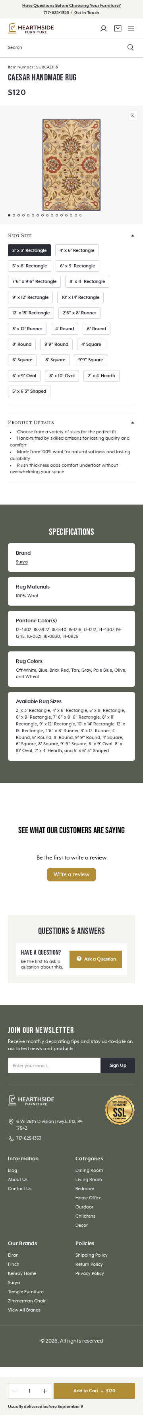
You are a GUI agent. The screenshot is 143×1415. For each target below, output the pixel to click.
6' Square (22, 360)
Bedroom (84, 1188)
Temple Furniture (25, 1291)
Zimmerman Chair (27, 1301)
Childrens (85, 1216)
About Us (17, 1179)
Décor (81, 1225)
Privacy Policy (89, 1273)
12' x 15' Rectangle (31, 313)
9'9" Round (56, 344)
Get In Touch (86, 12)
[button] (131, 28)
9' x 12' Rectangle (30, 297)
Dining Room (89, 1170)
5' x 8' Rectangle (29, 266)
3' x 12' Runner (27, 328)
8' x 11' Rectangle (87, 281)
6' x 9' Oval (24, 375)
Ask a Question (99, 959)
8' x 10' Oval (62, 375)
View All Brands (24, 1310)
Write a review (71, 874)
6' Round (96, 328)
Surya (22, 562)
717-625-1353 (57, 12)
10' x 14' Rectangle (80, 297)
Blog (12, 1170)
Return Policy (89, 1264)
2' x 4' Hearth (101, 375)
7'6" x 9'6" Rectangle (34, 281)
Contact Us (19, 1188)
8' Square (55, 360)
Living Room (88, 1179)
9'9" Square (90, 360)
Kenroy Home (22, 1273)
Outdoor (84, 1207)
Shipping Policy (91, 1255)
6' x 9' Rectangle (77, 266)
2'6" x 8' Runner (79, 313)
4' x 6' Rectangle (77, 250)
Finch (13, 1264)
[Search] (130, 47)
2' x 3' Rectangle (29, 250)
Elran (13, 1255)
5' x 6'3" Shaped (29, 391)
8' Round (21, 344)
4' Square (91, 344)
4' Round (64, 328)
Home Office (88, 1198)
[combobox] (71, 47)
